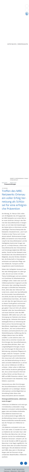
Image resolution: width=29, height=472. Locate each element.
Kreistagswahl (5, 30)
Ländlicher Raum (15, 18)
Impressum (7, 471)
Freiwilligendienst (18, 36)
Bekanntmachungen (14, 20)
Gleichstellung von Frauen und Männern (13, 22)
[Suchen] (26, 9)
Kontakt (14, 469)
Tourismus (4, 20)
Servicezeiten (7, 469)
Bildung (24, 16)
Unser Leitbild (5, 38)
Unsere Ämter (4, 11)
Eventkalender (16, 34)
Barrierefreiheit (20, 469)
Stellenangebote (6, 34)
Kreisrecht (23, 28)
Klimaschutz (25, 18)
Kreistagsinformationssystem (10, 28)
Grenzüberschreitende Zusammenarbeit (13, 24)
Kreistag (2, 26)
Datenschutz (13, 471)
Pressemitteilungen (7, 42)
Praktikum (10, 36)
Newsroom (3, 40)
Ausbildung (24, 34)
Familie (3, 5)
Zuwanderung (5, 18)
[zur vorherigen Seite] (21, 463)
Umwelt (3, 9)
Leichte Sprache (11, 44)
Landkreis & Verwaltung (7, 13)
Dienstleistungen (5, 1)
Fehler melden (21, 471)
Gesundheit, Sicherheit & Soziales (11, 16)
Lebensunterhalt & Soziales (14, 3)
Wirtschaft (18, 7)
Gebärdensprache (23, 44)
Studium (3, 36)
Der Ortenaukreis (6, 14)
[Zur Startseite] (5, 49)
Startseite (4, 182)
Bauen (3, 3)
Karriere (2, 32)
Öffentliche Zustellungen (21, 42)
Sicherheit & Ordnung (8, 7)
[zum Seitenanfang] (25, 463)
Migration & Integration (13, 5)
